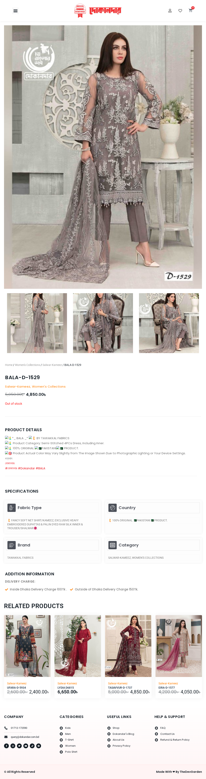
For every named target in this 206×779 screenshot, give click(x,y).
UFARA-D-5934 (16, 687)
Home (8, 365)
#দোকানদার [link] (11, 468)
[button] (15, 10)
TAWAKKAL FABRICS (20, 557)
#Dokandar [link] (26, 468)
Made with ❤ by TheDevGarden (179, 772)
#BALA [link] (40, 468)
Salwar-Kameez (52, 365)
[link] (9, 463)
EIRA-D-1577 (167, 687)
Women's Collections (27, 365)
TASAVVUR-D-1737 (120, 687)
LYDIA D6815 (66, 687)
